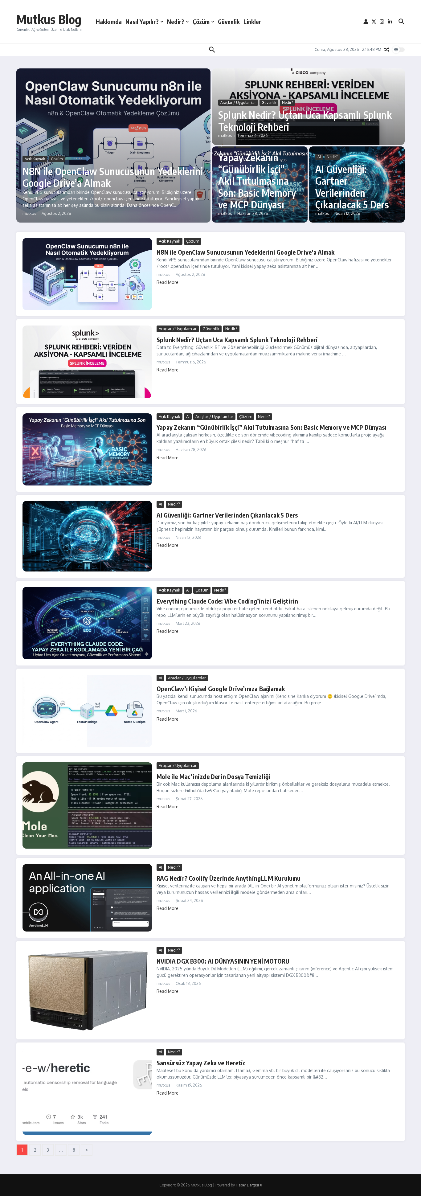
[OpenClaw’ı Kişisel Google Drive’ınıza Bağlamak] (87, 711)
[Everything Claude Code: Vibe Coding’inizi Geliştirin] (87, 623)
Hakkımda (109, 21)
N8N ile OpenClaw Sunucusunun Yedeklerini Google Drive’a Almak (112, 177)
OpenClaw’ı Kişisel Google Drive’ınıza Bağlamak (221, 688)
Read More (167, 282)
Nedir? (175, 21)
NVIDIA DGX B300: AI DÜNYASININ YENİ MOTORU (223, 961)
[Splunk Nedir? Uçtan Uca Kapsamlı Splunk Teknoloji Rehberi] (87, 362)
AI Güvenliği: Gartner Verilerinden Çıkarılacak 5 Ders (352, 187)
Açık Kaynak (35, 159)
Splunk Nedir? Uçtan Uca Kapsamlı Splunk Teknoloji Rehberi (305, 121)
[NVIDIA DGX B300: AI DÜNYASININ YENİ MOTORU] (87, 990)
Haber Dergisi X (249, 1185)
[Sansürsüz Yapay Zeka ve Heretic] (87, 1092)
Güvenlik (229, 21)
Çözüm (201, 21)
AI (319, 156)
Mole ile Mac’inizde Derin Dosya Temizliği (213, 776)
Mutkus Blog (48, 19)
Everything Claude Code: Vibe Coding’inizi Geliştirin (227, 601)
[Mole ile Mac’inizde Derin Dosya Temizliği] (87, 805)
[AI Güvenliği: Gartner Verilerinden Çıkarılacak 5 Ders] (87, 536)
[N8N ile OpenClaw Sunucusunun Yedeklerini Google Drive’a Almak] (87, 274)
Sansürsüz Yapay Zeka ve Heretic (201, 1063)
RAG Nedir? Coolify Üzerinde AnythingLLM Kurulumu (229, 878)
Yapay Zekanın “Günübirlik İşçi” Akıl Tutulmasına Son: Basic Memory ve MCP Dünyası (257, 181)
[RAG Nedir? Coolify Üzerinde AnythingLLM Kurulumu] (87, 898)
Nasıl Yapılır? (142, 21)
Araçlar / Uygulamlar (238, 102)
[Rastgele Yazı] (386, 49)
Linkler (252, 21)
